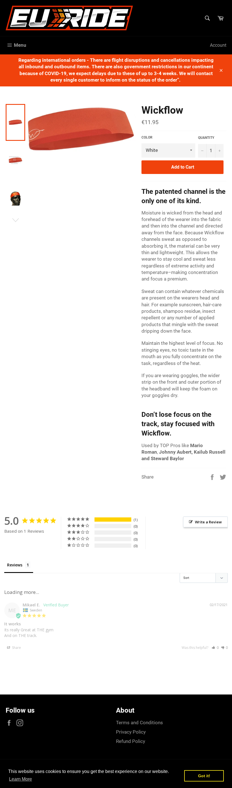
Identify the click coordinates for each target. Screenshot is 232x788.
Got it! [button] (204, 776)
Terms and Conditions (139, 722)
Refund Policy (130, 741)
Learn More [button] (20, 779)
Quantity (206, 138)
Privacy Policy (131, 732)
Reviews (14, 565)
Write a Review (208, 521)
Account (218, 45)
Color (146, 137)
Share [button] (16, 647)
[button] (215, 647)
